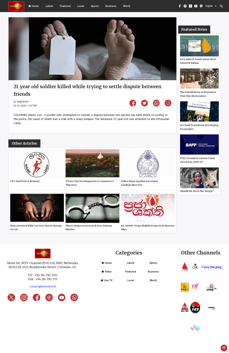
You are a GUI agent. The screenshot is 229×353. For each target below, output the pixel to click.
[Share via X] (144, 105)
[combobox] (211, 6)
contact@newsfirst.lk (43, 286)
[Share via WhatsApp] (156, 105)
